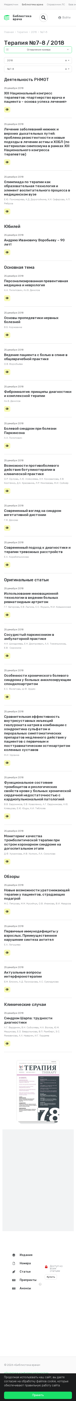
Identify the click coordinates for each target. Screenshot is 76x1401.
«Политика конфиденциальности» (26, 1373)
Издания (26, 1255)
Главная (9, 32)
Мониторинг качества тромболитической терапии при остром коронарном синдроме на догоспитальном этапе (32, 842)
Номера (25, 1263)
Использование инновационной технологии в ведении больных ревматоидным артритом (31, 597)
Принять (38, 1395)
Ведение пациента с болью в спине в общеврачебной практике (35, 357)
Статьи (25, 1271)
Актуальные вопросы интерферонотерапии (23, 974)
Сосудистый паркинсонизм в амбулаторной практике (29, 637)
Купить (51, 1276)
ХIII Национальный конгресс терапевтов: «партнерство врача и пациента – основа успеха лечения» (35, 97)
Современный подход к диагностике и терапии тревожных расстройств (37, 549)
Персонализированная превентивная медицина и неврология (36, 283)
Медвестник (11, 4)
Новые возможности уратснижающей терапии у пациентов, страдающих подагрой (37, 894)
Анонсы (25, 1288)
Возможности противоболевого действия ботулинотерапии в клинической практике (31, 469)
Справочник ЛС (56, 4)
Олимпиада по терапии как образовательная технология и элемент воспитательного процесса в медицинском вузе (37, 188)
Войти (66, 17)
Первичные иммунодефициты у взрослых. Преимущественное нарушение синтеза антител (31, 935)
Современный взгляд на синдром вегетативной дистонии (32, 513)
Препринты (28, 1280)
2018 (34, 32)
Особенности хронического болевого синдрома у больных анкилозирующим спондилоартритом (37, 679)
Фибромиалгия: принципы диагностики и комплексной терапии (37, 394)
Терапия (22, 32)
